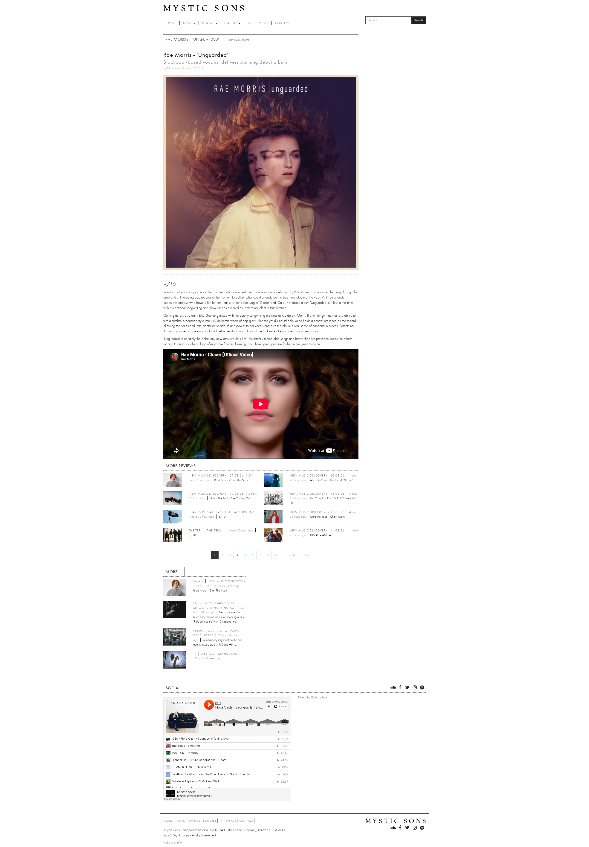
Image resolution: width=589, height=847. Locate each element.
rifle (179, 842)
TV (249, 23)
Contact (282, 23)
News (188, 23)
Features (231, 23)
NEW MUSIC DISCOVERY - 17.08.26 (317, 512)
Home (171, 23)
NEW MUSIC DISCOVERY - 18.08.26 (317, 493)
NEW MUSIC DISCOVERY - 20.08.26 (317, 475)
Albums (244, 39)
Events (263, 23)
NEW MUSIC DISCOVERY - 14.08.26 (317, 530)
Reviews (208, 23)
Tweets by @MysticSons (312, 697)
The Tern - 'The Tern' (205, 530)
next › (293, 555)
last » (305, 555)
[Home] (203, 8)
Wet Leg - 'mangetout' (220, 654)
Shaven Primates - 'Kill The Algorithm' (221, 512)
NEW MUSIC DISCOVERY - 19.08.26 (216, 493)
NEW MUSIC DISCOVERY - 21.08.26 (216, 475)
